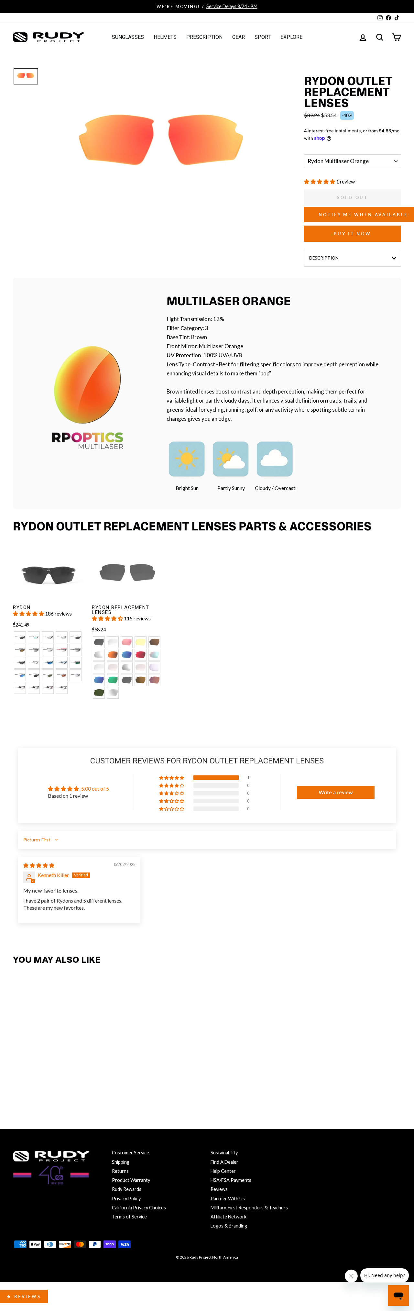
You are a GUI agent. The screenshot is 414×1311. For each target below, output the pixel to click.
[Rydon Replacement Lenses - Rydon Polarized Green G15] (98, 692)
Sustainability (224, 1152)
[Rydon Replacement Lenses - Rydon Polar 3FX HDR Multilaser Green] (112, 680)
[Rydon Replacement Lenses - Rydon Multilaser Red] (140, 655)
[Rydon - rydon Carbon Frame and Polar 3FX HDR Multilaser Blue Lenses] (20, 675)
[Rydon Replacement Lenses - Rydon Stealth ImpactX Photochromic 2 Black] (112, 692)
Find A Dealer (224, 1162)
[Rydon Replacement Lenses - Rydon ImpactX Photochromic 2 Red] (112, 667)
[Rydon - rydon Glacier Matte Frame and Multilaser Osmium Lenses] (33, 637)
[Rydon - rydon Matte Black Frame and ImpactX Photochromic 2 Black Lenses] (61, 637)
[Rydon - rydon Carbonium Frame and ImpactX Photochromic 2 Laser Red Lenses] (61, 650)
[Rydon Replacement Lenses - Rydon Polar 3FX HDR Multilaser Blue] (98, 680)
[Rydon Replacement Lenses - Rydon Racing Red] (126, 642)
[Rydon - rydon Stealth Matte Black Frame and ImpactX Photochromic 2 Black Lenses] (75, 650)
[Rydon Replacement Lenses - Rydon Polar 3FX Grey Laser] (126, 680)
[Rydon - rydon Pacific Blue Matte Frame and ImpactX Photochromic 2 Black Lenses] (61, 662)
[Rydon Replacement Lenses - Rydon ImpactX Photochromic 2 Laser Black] (126, 667)
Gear (238, 37)
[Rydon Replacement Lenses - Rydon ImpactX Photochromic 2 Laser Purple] (154, 667)
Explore (291, 37)
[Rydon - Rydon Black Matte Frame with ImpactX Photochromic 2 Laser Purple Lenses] (33, 688)
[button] (320, 181)
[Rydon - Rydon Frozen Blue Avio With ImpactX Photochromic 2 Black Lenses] (75, 675)
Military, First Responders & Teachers (249, 1207)
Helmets (165, 37)
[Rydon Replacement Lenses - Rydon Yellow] (140, 642)
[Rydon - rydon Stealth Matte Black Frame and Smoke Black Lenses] (20, 662)
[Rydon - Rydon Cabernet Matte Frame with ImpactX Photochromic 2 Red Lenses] (47, 688)
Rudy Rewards (126, 1189)
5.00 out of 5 (95, 788)
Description (324, 258)
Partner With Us (228, 1198)
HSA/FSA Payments (231, 1180)
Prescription (204, 37)
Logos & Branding (229, 1225)
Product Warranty (131, 1180)
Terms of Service (129, 1216)
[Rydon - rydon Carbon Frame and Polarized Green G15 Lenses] (47, 675)
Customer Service (130, 1152)
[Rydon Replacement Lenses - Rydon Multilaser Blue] (126, 655)
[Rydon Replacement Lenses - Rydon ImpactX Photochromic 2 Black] (98, 667)
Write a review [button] (336, 792)
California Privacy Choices (139, 1207)
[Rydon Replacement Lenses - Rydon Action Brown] (154, 642)
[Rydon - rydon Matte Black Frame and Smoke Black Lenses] (20, 637)
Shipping (120, 1162)
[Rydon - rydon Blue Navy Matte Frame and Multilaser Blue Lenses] (47, 662)
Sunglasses (128, 37)
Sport (263, 37)
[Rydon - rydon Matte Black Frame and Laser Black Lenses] (33, 650)
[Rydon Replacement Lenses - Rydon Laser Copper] (112, 655)
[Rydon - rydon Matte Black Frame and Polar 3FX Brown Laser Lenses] (20, 650)
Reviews (219, 1189)
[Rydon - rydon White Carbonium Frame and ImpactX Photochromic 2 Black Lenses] (47, 650)
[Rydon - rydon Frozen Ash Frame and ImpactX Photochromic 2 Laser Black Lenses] (47, 637)
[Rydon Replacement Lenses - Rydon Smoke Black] (98, 642)
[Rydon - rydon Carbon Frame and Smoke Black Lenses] (33, 675)
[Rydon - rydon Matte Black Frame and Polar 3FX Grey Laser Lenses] (75, 637)
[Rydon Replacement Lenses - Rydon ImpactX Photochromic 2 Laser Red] (140, 667)
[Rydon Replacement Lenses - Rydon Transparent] (112, 642)
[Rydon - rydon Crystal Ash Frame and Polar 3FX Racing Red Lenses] (61, 675)
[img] (38, 865)
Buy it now (352, 233)
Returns (120, 1171)
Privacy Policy (126, 1198)
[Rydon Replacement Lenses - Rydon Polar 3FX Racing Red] (154, 680)
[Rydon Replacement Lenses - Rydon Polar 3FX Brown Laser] (140, 680)
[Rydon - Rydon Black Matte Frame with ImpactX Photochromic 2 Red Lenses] (20, 688)
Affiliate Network (228, 1216)
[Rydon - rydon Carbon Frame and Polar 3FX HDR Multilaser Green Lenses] (75, 662)
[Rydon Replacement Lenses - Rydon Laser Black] (98, 655)
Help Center (223, 1171)
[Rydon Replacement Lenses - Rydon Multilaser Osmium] (154, 655)
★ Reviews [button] (24, 1296)
